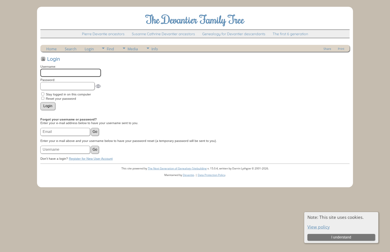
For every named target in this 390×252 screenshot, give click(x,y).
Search (71, 48)
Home (51, 48)
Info (154, 48)
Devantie (188, 175)
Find (110, 48)
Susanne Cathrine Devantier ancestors (163, 34)
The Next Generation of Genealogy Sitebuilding (177, 168)
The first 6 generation (290, 34)
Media (133, 48)
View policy (318, 227)
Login (89, 48)
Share (327, 49)
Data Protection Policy (211, 175)
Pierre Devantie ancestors (103, 34)
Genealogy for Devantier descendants (233, 34)
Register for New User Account (91, 158)
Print (341, 49)
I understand (341, 237)
